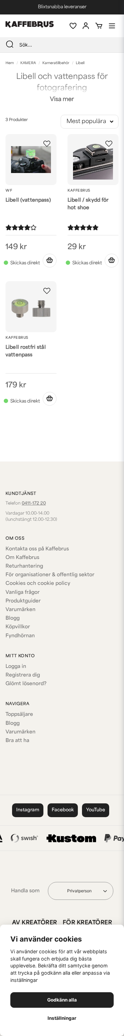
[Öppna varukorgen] (98, 26)
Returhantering (24, 566)
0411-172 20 (34, 503)
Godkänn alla (62, 1000)
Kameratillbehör (55, 63)
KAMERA (28, 63)
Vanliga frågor (23, 592)
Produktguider (23, 601)
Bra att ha (17, 740)
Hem (10, 63)
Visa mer (62, 99)
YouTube (95, 810)
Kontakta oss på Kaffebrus (37, 549)
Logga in (16, 666)
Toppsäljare (19, 714)
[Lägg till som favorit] (72, 26)
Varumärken (20, 609)
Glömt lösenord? (26, 684)
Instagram (27, 810)
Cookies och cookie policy (38, 583)
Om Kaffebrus (22, 557)
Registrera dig (23, 675)
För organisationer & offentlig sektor (50, 575)
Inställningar (62, 1018)
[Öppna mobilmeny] (111, 26)
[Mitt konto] (85, 26)
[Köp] (49, 260)
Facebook (63, 810)
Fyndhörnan (20, 636)
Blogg (13, 618)
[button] (47, 144)
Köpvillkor (18, 627)
